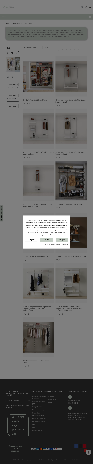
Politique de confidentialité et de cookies (56, 244)
